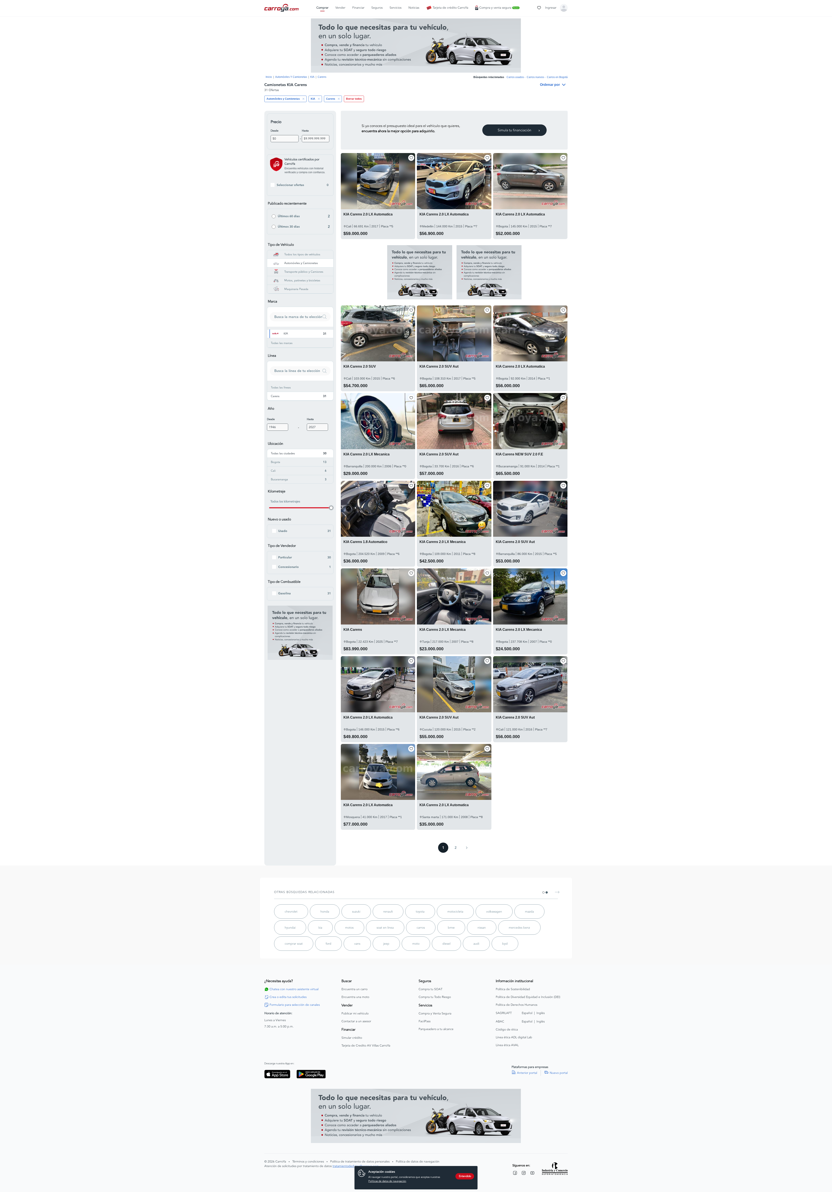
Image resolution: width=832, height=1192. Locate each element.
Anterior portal (527, 1073)
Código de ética (507, 1029)
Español (527, 1013)
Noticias (413, 8)
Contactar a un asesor (356, 1021)
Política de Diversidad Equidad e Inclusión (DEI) (528, 997)
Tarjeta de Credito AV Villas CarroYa (365, 1046)
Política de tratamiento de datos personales (360, 1161)
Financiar (358, 8)
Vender (340, 8)
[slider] (331, 508)
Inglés (540, 1013)
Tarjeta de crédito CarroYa (450, 8)
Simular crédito (351, 1038)
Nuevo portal (559, 1073)
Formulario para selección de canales (295, 1005)
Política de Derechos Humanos (516, 1005)
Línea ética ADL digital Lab (514, 1037)
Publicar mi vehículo (355, 1013)
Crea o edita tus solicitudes (288, 997)
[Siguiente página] (466, 847)
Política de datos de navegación (417, 1161)
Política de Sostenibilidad (513, 989)
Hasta (305, 131)
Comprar (322, 8)
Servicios (395, 8)
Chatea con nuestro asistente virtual (294, 989)
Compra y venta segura (499, 8)
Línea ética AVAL (507, 1045)
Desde (274, 131)
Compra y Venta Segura (435, 1013)
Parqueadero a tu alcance (436, 1029)
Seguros (377, 8)
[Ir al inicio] (281, 8)
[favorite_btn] (411, 158)
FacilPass (425, 1021)
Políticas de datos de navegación (387, 1181)
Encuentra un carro (354, 989)
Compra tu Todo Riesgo (435, 997)
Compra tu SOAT (430, 989)
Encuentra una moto (355, 997)
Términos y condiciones (308, 1161)
